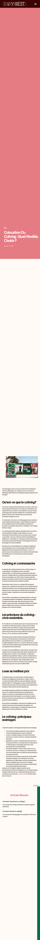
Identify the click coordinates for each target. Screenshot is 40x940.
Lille (33, 550)
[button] (35, 4)
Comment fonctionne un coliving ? (14, 801)
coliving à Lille (21, 774)
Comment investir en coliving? (12, 811)
